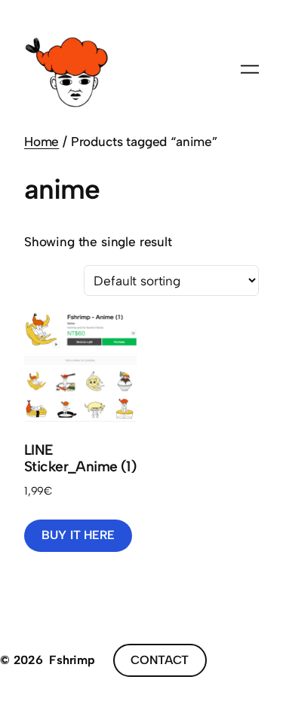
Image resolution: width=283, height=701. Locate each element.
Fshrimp (72, 660)
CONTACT (160, 660)
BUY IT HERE (78, 535)
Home (41, 141)
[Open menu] (250, 69)
